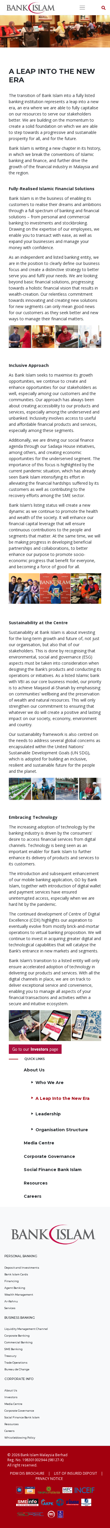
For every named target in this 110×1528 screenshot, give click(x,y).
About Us (34, 1070)
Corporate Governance (49, 1156)
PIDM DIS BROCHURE (27, 1473)
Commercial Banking (18, 1342)
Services (10, 1308)
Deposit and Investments (21, 1267)
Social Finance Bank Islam (53, 1169)
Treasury (10, 1355)
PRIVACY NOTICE (49, 1478)
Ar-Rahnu (11, 1301)
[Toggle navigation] (82, 8)
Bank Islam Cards (16, 1274)
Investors (11, 1397)
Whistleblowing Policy (19, 1437)
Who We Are (49, 1082)
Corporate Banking (17, 1335)
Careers (32, 1196)
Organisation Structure (61, 1129)
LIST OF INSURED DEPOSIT (75, 1473)
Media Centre (39, 1143)
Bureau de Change (16, 1369)
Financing (11, 1281)
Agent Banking (14, 1287)
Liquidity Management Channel (26, 1328)
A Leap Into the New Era (62, 1098)
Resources (36, 1183)
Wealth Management (18, 1294)
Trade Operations (16, 1362)
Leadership (48, 1114)
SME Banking (13, 1349)
